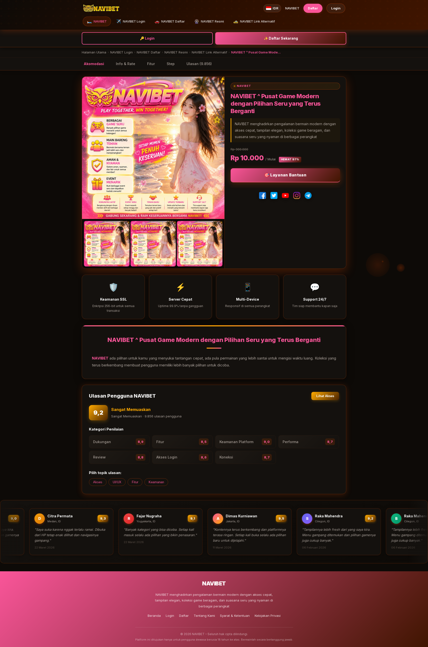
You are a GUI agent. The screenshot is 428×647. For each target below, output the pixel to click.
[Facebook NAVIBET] (262, 195)
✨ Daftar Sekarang (281, 38)
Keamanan (156, 482)
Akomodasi (94, 64)
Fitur (151, 64)
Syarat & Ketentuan (235, 616)
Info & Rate (125, 64)
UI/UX (117, 482)
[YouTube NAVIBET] (285, 195)
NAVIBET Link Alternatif (254, 21)
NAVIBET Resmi (209, 21)
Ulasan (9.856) (199, 64)
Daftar (313, 8)
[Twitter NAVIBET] (273, 195)
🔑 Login (147, 38)
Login (336, 8)
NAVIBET (97, 21)
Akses (97, 482)
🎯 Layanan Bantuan (285, 174)
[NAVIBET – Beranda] (101, 8)
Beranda (154, 616)
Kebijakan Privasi (268, 616)
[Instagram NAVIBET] (296, 195)
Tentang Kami (204, 616)
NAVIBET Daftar (170, 21)
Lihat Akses (325, 396)
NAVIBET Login (130, 21)
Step (171, 64)
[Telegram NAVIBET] (308, 195)
